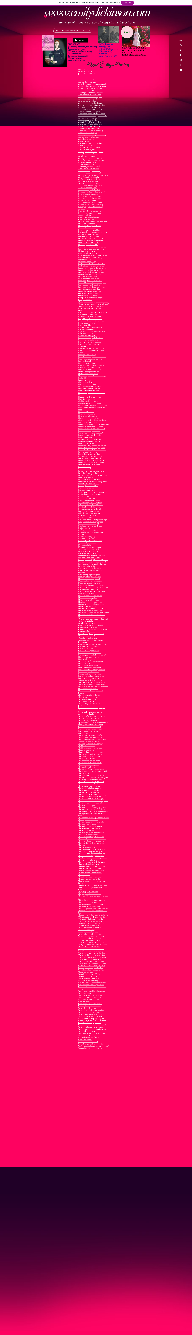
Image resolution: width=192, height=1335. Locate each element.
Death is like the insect (87, 228)
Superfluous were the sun (88, 731)
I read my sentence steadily (89, 441)
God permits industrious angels (90, 298)
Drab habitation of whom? (88, 243)
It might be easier (85, 528)
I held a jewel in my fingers (88, 401)
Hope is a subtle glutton (87, 336)
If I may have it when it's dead (89, 494)
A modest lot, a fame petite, (89, 107)
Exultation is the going (87, 262)
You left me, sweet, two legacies (91, 1044)
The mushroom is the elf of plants (91, 809)
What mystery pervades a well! (90, 1004)
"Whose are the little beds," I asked (92, 1033)
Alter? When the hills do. (88, 154)
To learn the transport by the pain (91, 936)
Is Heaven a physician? (87, 515)
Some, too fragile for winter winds (91, 716)
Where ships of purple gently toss (91, 1018)
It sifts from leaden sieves (88, 530)
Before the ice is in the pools (89, 196)
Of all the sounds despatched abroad (93, 619)
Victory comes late (85, 972)
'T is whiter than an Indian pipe (90, 921)
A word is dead (84, 141)
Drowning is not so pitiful (88, 245)
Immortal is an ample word (88, 511)
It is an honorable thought (88, 524)
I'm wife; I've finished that (88, 486)
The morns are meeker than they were (93, 801)
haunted (84, 642)
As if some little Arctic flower (89, 179)
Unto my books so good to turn (90, 968)
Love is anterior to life (86, 566)
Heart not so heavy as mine (89, 323)
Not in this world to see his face (90, 610)
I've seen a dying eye (86, 490)
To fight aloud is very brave (88, 925)
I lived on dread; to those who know (92, 420)
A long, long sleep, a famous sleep (92, 105)
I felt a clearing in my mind (88, 372)
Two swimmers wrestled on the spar (92, 963)
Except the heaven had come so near (93, 255)
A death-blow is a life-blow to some (92, 86)
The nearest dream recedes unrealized (93, 811)
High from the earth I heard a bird (91, 331)
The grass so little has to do (89, 786)
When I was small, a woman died (91, 1010)
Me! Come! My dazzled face (89, 568)
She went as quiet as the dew (89, 695)
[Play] (76, 40)
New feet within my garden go (90, 602)
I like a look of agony (86, 414)
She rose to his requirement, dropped (93, 687)
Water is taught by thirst (87, 976)
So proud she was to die (87, 701)
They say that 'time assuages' (89, 894)
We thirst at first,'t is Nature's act (90, 995)
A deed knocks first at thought (90, 88)
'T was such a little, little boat (89, 959)
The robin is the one (86, 830)
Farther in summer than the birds (91, 266)
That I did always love (86, 746)
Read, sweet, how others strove (90, 674)
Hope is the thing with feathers (90, 338)
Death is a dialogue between (89, 226)
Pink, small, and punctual (88, 659)
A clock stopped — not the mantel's (92, 84)
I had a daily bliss (85, 382)
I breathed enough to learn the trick (92, 357)
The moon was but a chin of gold (91, 799)
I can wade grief (84, 361)
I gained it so (83, 378)
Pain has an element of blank (89, 653)
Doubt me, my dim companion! (90, 240)
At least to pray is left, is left (89, 190)
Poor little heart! (84, 663)
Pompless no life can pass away (90, 661)
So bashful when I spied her (89, 699)
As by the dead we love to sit (89, 173)
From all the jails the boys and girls (92, 283)
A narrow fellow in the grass (89, 111)
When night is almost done (89, 1012)
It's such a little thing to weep (89, 547)
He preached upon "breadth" (90, 317)
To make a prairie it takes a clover (91, 942)
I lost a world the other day (88, 422)
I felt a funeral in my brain (88, 374)
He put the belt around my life (90, 319)
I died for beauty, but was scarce (91, 365)
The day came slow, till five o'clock (91, 775)
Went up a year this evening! (89, 997)
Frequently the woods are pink (90, 281)
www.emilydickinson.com (97, 12)
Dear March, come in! (86, 224)
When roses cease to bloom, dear (91, 1014)
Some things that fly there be (89, 714)
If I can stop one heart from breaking (92, 492)
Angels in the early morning (89, 164)
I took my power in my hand (89, 465)
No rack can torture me (87, 606)
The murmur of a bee (86, 805)
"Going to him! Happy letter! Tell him (93, 302)
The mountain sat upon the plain (91, 803)
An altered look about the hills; (90, 158)
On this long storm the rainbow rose (92, 629)
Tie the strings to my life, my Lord (91, 923)
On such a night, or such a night (90, 625)
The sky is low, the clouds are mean (92, 839)
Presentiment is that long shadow (91, 670)
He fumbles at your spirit (88, 314)
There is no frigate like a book (90, 877)
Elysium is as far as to (86, 251)
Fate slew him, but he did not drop (92, 268)
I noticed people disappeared (90, 439)
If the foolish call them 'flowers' (90, 505)
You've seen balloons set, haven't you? (93, 1046)
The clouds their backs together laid (92, 771)
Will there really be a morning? (90, 1037)
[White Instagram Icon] (180, 60)
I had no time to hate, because (90, 391)
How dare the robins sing (88, 340)
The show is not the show (88, 835)
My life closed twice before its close (92, 591)
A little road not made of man (90, 103)
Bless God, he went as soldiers (90, 211)
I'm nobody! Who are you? (88, 484)
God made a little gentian (88, 295)
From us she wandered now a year (91, 287)
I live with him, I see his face (89, 418)
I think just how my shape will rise (91, 460)
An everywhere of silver (87, 162)
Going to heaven (85, 300)
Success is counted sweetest (89, 727)
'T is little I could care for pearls (90, 951)
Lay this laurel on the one (88, 551)
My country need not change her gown (93, 587)
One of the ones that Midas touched (92, 644)
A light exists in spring (87, 101)
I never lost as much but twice (90, 435)
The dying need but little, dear (90, 780)
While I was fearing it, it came (89, 1023)
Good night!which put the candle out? (93, 304)
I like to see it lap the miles (88, 416)
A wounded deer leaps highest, (90, 143)
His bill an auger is (85, 333)
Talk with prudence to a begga (90, 744)
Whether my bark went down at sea (92, 1021)
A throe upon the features (88, 137)
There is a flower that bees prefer (91, 870)
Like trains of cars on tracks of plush (92, 562)
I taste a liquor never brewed (89, 458)
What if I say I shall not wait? (89, 999)
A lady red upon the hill (87, 99)
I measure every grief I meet (89, 431)
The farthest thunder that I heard (91, 782)
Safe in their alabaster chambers (90, 680)
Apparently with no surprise (89, 166)
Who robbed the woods (87, 1031)
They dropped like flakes (88, 892)
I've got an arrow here (86, 488)
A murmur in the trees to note (90, 109)
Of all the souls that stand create (91, 617)
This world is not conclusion (89, 906)
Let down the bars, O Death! (89, 553)
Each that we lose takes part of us (91, 249)
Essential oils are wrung (87, 253)
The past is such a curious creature (91, 822)
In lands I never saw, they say (89, 513)
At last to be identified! (87, 188)
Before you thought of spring (89, 198)
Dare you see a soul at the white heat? (93, 221)
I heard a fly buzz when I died (89, 399)
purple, (83, 209)
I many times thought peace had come (93, 424)
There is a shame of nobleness (90, 873)
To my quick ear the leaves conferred (92, 944)
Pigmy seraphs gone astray (88, 657)
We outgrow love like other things (91, 991)
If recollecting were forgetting (90, 503)
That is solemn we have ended (90, 748)
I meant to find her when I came (90, 426)
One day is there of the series (89, 636)
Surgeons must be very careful (90, 735)
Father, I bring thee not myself (90, 270)
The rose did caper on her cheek (91, 832)
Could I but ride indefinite (88, 217)
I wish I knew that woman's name (91, 471)
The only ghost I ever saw (88, 820)
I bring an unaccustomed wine (90, 359)
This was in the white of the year (90, 904)
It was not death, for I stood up (90, 541)
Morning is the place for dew (89, 577)
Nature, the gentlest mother (89, 600)
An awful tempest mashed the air (91, 160)
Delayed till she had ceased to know (92, 232)
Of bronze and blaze (86, 621)
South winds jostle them (87, 720)
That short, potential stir (87, 750)
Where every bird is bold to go (90, 1016)
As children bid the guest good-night (93, 175)
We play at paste (84, 993)
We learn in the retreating (88, 980)
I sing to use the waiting (87, 452)
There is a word (84, 875)
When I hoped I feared (87, 1008)
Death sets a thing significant (89, 230)
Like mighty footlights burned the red (93, 560)
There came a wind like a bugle (90, 868)
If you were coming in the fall (89, 509)
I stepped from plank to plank (90, 456)
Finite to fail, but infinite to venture (92, 274)
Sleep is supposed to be (88, 697)
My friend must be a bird (88, 589)
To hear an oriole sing (86, 930)
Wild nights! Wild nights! (88, 1035)
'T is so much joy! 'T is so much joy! (92, 917)
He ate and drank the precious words (92, 312)
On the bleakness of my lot (89, 627)
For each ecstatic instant (87, 276)
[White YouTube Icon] (180, 70)
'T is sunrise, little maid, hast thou (91, 919)
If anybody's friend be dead (89, 500)
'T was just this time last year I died (91, 955)
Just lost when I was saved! (88, 549)
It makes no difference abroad (90, 526)
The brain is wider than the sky (90, 763)
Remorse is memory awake (88, 678)
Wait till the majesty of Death (89, 974)
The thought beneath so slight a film (92, 858)
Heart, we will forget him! (88, 325)
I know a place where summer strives (92, 405)
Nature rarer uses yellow (87, 598)
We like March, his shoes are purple (92, 982)
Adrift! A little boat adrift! (88, 145)
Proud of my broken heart (88, 672)
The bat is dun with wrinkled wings (91, 754)
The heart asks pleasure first (89, 790)
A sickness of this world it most (90, 124)
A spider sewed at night (87, 133)
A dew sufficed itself (86, 90)
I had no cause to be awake (89, 388)
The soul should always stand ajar (91, 843)
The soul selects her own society (91, 841)
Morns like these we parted (89, 579)
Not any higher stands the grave (90, 608)
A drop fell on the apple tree (89, 95)
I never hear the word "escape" (90, 433)
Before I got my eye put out (89, 194)
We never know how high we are (91, 985)
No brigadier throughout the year (91, 604)
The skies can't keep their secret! (91, 837)
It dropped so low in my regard (90, 522)
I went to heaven (84, 467)
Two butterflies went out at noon (91, 961)
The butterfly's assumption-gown (91, 769)
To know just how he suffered (89, 934)
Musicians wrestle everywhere (89, 583)
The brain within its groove (88, 765)
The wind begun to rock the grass (91, 862)
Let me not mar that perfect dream (91, 555)
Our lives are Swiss (85, 648)
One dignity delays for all (88, 638)
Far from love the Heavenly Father (91, 264)
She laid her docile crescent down (91, 684)
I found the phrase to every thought (92, 376)
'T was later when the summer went (92, 957)
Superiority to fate (85, 733)
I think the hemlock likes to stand (91, 462)
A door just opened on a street (90, 92)
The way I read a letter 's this (89, 860)
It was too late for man (87, 543)
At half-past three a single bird (90, 185)
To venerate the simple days (89, 947)
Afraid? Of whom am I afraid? (89, 147)
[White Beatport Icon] (180, 45)
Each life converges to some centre (92, 247)
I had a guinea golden (87, 384)
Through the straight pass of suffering (93, 915)
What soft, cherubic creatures (89, 1006)
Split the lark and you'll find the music (93, 722)
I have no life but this (86, 395)
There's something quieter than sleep (93, 885)
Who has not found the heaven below (93, 1025)
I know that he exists (86, 412)
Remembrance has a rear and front (91, 676)
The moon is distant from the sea (91, 796)
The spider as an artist (86, 847)
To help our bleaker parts (88, 932)
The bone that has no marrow (89, 761)
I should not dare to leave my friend (92, 450)
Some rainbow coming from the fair (92, 712)
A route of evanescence (87, 118)
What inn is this (84, 1002)
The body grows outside (88, 758)
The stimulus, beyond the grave (90, 851)
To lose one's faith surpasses (89, 938)
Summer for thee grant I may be (90, 729)
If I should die (83, 496)
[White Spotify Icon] (180, 55)
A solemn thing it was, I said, (89, 128)
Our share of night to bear (88, 651)
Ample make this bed (86, 156)
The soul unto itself (85, 845)
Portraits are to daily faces (88, 665)
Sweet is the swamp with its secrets (92, 739)
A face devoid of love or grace (90, 97)
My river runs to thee (86, 594)
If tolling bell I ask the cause (89, 507)
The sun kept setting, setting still (91, 856)
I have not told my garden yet (89, 397)
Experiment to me (85, 259)
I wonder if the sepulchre (88, 473)
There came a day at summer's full (91, 866)
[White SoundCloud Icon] (180, 40)
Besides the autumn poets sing (90, 205)
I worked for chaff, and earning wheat (93, 475)
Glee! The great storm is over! (90, 291)
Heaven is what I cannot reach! (90, 327)
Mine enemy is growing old (89, 574)
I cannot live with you (86, 363)
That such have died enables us (90, 752)
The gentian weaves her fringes (90, 784)
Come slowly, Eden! (86, 215)
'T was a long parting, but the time (91, 953)
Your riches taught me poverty (90, 1048)
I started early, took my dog (89, 454)
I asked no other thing (87, 355)
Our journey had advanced (88, 646)
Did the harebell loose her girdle (91, 238)
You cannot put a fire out (88, 1042)
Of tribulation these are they (89, 623)
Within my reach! (85, 1040)
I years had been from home (89, 477)
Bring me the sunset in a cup (89, 213)
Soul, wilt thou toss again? (88, 718)
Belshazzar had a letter (87, 200)
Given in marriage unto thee (89, 289)
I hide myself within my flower (90, 403)
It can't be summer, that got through (92, 520)
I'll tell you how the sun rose (89, 479)
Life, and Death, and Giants (89, 558)
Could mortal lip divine (87, 219)
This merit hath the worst (88, 902)
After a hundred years (86, 150)
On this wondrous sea (86, 632)
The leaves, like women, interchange (92, 794)
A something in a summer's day (90, 131)
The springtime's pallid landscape (91, 849)
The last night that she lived (89, 792)
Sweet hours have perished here (91, 737)
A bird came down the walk (89, 80)
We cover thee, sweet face (88, 978)
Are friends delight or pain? (89, 171)
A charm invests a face (87, 82)
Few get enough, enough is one (91, 272)
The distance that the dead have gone (93, 777)
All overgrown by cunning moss (90, 152)
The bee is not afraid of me (89, 756)
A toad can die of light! (87, 139)
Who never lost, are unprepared (90, 1027)
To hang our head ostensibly (89, 928)
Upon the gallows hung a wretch (91, 970)
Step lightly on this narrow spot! (90, 725)
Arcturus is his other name (88, 169)
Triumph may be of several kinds (91, 949)
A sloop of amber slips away (89, 126)
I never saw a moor (85, 437)
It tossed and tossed (86, 539)
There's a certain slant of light (89, 879)
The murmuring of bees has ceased (92, 807)
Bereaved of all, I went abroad (90, 202)
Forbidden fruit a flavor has (89, 279)
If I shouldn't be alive (86, 498)
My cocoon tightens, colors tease (91, 585)
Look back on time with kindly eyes (92, 564)
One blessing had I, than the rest (91, 634)
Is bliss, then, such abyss (87, 517)
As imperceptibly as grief (88, 181)
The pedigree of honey (87, 824)
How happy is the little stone (89, 342)
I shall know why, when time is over (92, 446)
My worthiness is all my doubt (90, 596)
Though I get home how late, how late (93, 909)
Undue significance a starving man (91, 966)
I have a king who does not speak (91, 393)
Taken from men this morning (90, 741)
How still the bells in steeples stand (92, 348)
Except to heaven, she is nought (91, 257)
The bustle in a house (86, 767)
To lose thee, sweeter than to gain (91, 940)
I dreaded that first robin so (89, 367)
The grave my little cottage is (89, 788)
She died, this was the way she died (92, 682)
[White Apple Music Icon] (180, 50)
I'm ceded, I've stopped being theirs (92, 481)
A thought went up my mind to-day (92, 135)
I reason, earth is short (87, 443)
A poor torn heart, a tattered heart (91, 114)
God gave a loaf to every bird (89, 293)
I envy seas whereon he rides (89, 369)
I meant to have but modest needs (91, 429)
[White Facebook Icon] (180, 65)
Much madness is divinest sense (91, 581)
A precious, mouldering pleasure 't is (92, 116)
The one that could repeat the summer (93, 818)
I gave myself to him (86, 380)
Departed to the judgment (88, 236)
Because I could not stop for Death (92, 192)
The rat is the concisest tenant (90, 826)
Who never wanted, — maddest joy (92, 1029)
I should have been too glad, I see (91, 448)
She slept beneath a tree (88, 689)
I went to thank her (85, 469)
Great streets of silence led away (91, 306)
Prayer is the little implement (89, 667)
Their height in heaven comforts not (92, 864)
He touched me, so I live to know (91, 321)
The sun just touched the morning (91, 854)
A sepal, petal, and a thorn (88, 120)
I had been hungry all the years (90, 386)
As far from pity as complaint (89, 177)
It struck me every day (86, 536)
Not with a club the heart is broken (91, 615)
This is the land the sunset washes (91, 900)
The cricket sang (84, 773)
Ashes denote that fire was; (88, 183)
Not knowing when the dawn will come (93, 613)
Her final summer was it (87, 329)
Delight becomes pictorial (88, 234)
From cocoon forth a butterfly (90, 285)
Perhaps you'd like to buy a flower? (92, 655)
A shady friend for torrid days (89, 122)
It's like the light (84, 545)
